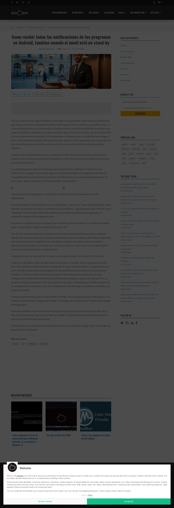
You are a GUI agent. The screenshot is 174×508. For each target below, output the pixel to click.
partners (20, 476)
